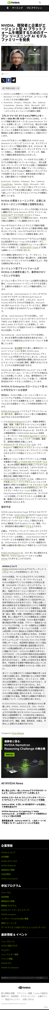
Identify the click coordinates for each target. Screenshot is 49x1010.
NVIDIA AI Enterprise (10, 411)
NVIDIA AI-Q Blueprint (10, 553)
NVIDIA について (8, 852)
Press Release (18, 733)
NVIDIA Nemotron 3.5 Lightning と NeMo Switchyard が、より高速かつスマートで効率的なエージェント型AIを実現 (24, 813)
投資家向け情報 (8, 870)
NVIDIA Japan (29, 44)
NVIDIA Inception (8, 914)
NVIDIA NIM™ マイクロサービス (15, 215)
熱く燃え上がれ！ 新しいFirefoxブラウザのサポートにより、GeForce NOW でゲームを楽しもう (24, 791)
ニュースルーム (7, 941)
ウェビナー (6, 950)
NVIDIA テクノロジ (9, 861)
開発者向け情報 (8, 901)
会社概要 (5, 857)
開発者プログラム (8, 905)
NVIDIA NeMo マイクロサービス (17, 479)
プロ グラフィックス (36, 8)
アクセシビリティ (28, 996)
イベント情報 (7, 959)
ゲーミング (17, 8)
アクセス (29, 526)
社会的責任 (6, 874)
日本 (46, 1007)
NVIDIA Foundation (9, 878)
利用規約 (15, 996)
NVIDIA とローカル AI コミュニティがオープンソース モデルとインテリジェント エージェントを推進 (24, 798)
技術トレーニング (8, 923)
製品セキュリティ (12, 999)
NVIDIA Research (8, 865)
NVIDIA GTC (6, 963)
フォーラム (6, 892)
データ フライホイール (36, 485)
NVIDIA (5, 569)
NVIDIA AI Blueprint (16, 421)
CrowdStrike (6, 184)
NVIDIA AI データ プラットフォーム (19, 444)
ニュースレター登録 (9, 954)
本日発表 (18, 348)
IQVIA (25, 184)
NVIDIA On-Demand (10, 967)
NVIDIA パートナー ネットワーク (15, 910)
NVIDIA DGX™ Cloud (29, 247)
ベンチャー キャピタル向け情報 (14, 918)
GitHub (4, 558)
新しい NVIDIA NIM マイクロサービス (31, 462)
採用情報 (5, 897)
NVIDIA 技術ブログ (9, 945)
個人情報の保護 (8, 993)
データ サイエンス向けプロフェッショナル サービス (23, 927)
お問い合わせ (28, 999)
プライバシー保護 (24, 993)
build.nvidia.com (22, 515)
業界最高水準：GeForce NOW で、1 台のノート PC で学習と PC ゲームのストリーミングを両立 (24, 821)
